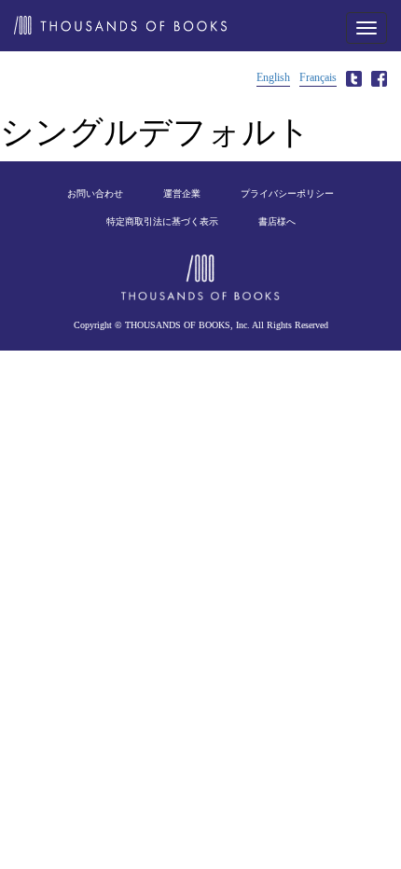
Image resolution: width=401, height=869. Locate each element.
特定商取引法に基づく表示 (162, 221)
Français (318, 77)
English (273, 77)
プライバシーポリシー (287, 193)
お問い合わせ (95, 193)
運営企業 (181, 193)
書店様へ (277, 221)
